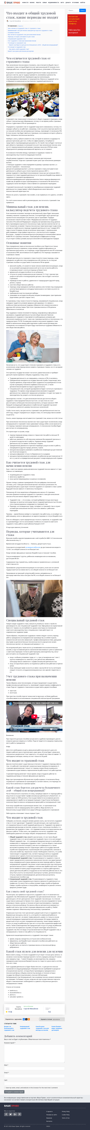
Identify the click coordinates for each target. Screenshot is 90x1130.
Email (6, 1073)
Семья (44, 2)
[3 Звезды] (56, 1019)
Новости (25, 2)
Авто (62, 2)
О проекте (49, 1111)
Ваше (11, 1105)
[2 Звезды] (55, 1019)
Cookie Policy (66, 1115)
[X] (26, 1019)
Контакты (49, 1121)
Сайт (5, 1080)
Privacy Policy (66, 1111)
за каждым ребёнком (32, 547)
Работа (38, 2)
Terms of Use (66, 1118)
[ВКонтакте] (24, 1019)
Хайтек (82, 2)
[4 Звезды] (57, 1019)
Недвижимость (53, 2)
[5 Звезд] (59, 1019)
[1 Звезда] (53, 1019)
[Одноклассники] (29, 1019)
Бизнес (32, 2)
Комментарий (9, 1043)
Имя (6, 1065)
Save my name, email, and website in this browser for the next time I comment (32, 1088)
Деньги (68, 2)
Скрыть (20, 26)
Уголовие (75, 2)
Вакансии (49, 1118)
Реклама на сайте (51, 1115)
